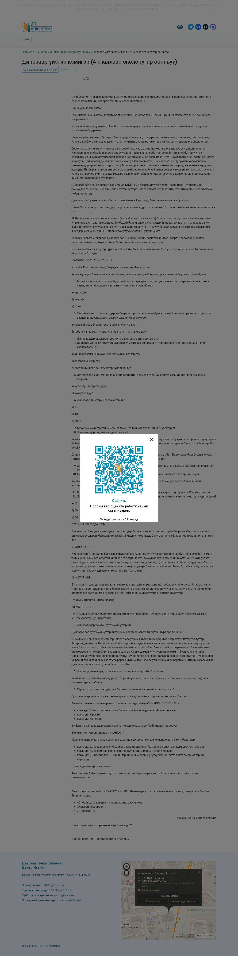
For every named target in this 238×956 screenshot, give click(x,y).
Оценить (119, 501)
